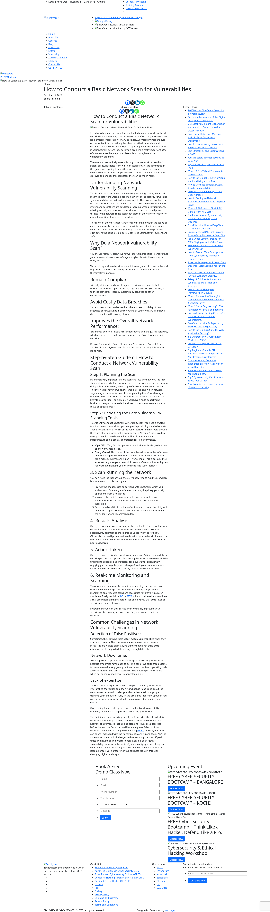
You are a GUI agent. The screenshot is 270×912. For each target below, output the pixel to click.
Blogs (51, 44)
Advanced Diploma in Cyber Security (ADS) (117, 870)
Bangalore (162, 877)
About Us (53, 37)
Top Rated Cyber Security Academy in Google (118, 17)
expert (140, 730)
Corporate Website (136, 1)
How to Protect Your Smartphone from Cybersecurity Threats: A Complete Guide (205, 256)
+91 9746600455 (8, 77)
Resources (53, 47)
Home (51, 33)
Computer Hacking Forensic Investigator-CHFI (119, 877)
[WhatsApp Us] (6, 73)
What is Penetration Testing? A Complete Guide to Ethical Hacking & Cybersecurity (206, 299)
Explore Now (176, 788)
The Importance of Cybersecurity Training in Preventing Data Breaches (205, 218)
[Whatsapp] (142, 102)
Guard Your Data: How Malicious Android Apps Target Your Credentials (205, 137)
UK (158, 884)
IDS (121, 596)
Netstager (170, 910)
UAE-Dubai (162, 887)
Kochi (160, 867)
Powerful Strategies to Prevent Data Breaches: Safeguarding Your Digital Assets (207, 266)
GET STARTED (55, 67)
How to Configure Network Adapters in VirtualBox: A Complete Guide (206, 201)
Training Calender (135, 5)
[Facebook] (127, 102)
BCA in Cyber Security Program (111, 867)
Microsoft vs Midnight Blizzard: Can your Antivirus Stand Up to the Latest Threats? (206, 127)
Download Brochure (136, 8)
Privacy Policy (102, 894)
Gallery (98, 891)
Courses (52, 40)
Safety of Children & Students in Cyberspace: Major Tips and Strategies (204, 283)
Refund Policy (102, 901)
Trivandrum (163, 870)
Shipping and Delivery (106, 897)
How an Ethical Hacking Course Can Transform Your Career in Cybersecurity (206, 316)
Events (51, 50)
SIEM (129, 596)
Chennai (161, 881)
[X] (132, 102)
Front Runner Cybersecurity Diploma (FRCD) (118, 874)
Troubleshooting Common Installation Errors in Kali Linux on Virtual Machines (205, 364)
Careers (52, 60)
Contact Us (54, 64)
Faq (97, 887)
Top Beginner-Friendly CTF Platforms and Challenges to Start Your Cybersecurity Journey (206, 354)
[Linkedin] (137, 102)
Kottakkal (162, 874)
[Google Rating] (103, 20)
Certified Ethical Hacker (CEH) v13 (112, 881)
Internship (53, 54)
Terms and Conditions (106, 904)
